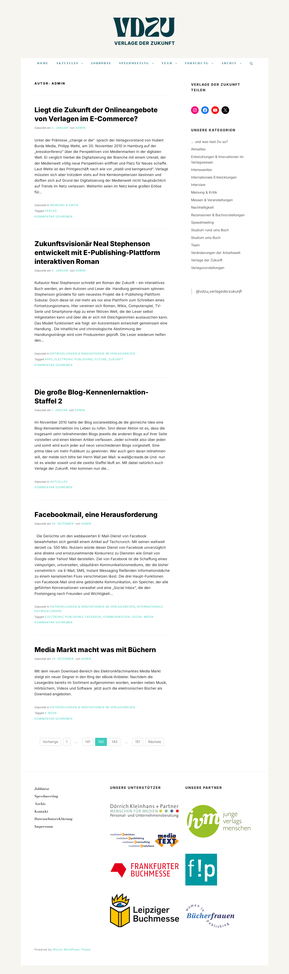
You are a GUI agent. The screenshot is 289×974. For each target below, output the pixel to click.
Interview (198, 185)
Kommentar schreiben (53, 216)
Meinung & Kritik (64, 205)
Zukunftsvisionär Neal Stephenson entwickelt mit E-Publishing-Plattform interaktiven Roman (97, 252)
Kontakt (41, 811)
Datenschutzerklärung (53, 818)
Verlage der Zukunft (206, 260)
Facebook (93, 616)
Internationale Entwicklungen (214, 177)
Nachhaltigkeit (202, 207)
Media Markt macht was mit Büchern (95, 650)
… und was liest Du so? (209, 142)
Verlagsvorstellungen (207, 268)
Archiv (229, 63)
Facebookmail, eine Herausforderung (95, 514)
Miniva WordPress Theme (72, 949)
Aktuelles (67, 63)
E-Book (51, 713)
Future (101, 359)
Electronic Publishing (73, 359)
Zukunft (116, 359)
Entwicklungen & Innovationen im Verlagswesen (92, 353)
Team (167, 63)
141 (87, 742)
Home (42, 63)
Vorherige (50, 742)
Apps (49, 359)
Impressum (43, 826)
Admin (81, 127)
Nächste (154, 742)
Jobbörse (101, 63)
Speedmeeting (134, 63)
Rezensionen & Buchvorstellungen (218, 215)
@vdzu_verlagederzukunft (219, 291)
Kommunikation (116, 616)
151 (137, 742)
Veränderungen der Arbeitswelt (215, 253)
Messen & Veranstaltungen (212, 200)
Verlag (51, 210)
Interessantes (201, 170)
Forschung (197, 63)
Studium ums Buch (205, 238)
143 (114, 742)
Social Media (143, 616)
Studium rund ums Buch (210, 230)
